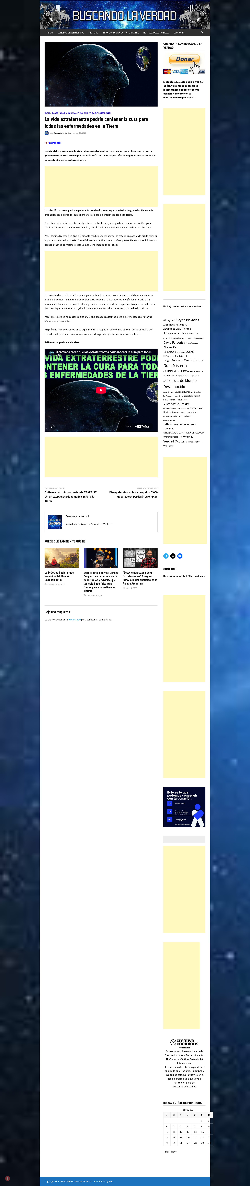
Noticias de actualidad (156, 32)
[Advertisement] (101, 186)
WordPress (101, 1181)
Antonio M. (181, 324)
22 (202, 1137)
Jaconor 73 (168, 375)
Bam (111, 1181)
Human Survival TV (196, 372)
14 (195, 1132)
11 (174, 1132)
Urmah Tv (188, 436)
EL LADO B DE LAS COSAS (178, 351)
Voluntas (168, 446)
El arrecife (169, 347)
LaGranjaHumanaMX (184, 391)
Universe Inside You (172, 436)
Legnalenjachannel (192, 396)
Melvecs (165, 400)
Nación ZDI (185, 409)
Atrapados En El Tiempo (177, 328)
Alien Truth (169, 324)
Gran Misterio (175, 365)
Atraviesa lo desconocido (181, 333)
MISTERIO (93, 32)
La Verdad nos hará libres (173, 396)
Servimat (168, 428)
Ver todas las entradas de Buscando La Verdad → (89, 524)
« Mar (166, 1151)
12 (181, 1132)
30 (209, 1143)
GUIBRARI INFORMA (176, 371)
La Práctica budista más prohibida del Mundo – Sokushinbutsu (59, 576)
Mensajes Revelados (178, 400)
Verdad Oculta (173, 441)
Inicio (50, 32)
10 (167, 1132)
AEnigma (168, 320)
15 (202, 1132)
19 (181, 1137)
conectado (75, 619)
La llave (198, 392)
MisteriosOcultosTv (176, 404)
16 (209, 1132)
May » (174, 1151)
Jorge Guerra (195, 376)
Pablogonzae (167, 416)
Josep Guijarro (168, 392)
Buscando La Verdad (62, 133)
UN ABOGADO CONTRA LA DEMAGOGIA (183, 432)
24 (167, 1143)
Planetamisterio (169, 420)
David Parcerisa (174, 342)
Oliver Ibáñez (191, 412)
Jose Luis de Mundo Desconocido (180, 383)
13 (188, 1132)
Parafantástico (188, 416)
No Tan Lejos (196, 408)
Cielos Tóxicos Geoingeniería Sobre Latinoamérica (183, 338)
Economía (179, 32)
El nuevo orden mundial (71, 32)
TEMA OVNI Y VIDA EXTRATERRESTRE (121, 32)
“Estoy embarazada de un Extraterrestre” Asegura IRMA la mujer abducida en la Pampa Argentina (140, 578)
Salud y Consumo (68, 113)
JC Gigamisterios (181, 376)
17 (167, 1137)
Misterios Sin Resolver (171, 408)
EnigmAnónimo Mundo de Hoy (183, 360)
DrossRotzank (192, 343)
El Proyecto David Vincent (175, 356)
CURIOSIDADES (51, 113)
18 (174, 1137)
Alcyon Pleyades (187, 320)
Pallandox (177, 416)
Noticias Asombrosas (173, 412)
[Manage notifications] (7, 1178)
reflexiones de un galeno (179, 424)
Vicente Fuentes (194, 441)
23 (209, 1137)
